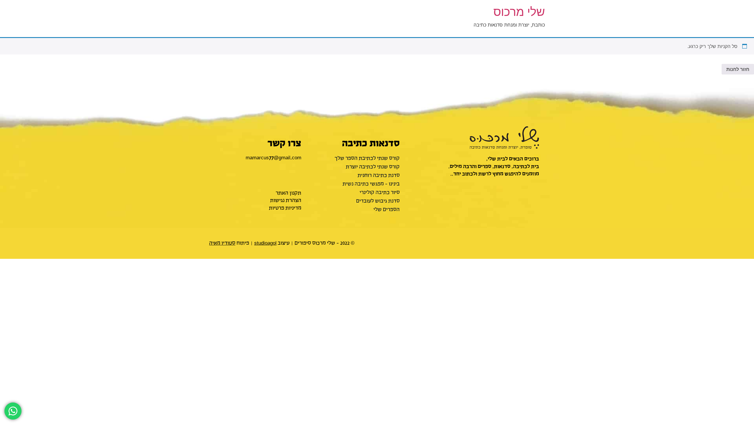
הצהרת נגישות (285, 200)
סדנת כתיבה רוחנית (378, 175)
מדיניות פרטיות (285, 208)
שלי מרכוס (519, 11)
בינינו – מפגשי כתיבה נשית (371, 184)
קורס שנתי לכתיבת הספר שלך (367, 158)
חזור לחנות (737, 69)
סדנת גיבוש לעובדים (377, 201)
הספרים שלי (386, 209)
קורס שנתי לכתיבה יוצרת (372, 167)
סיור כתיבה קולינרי (379, 192)
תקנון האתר (288, 193)
